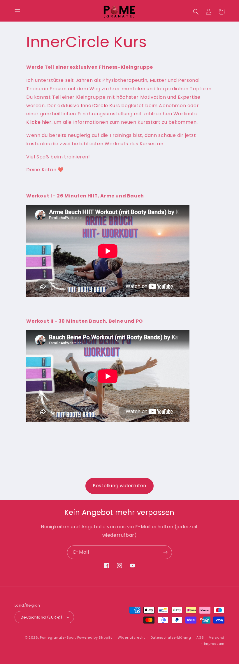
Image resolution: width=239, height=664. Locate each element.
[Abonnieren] (165, 552)
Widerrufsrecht (131, 637)
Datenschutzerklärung (171, 637)
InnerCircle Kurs (100, 105)
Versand (216, 637)
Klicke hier (39, 122)
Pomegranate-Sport (58, 637)
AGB (199, 637)
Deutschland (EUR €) (41, 617)
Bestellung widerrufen (119, 485)
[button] (17, 11)
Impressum (214, 643)
